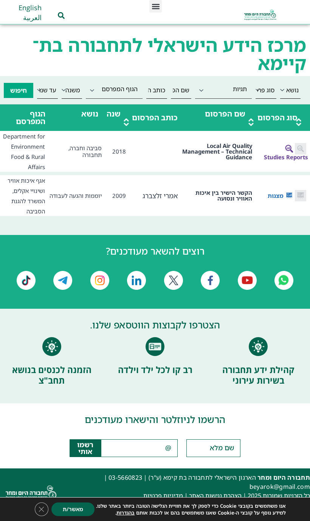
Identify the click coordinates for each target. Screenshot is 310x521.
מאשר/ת (73, 509)
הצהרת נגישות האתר (215, 495)
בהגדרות (125, 512)
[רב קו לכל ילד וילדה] (155, 346)
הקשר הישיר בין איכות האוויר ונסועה (223, 195)
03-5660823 (125, 477)
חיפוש (18, 90)
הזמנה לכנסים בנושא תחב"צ (51, 375)
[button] (155, 6)
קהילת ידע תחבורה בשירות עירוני (258, 375)
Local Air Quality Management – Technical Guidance (217, 151)
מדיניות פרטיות (163, 495)
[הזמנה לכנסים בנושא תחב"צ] (51, 346)
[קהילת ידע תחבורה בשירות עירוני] (258, 346)
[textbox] (223, 89)
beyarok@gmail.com (280, 486)
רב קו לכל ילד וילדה (155, 370)
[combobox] (223, 90)
